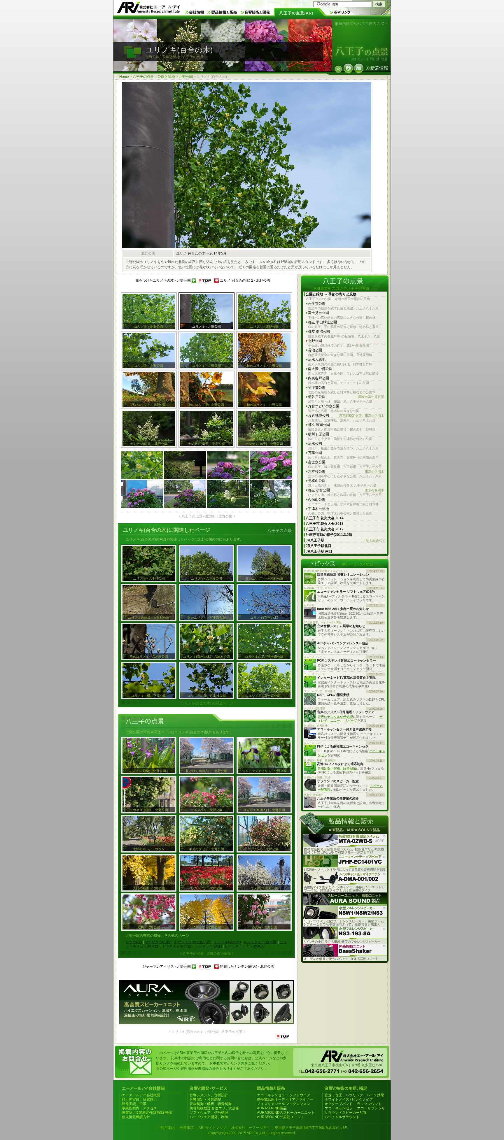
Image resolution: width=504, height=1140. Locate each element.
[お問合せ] (359, 68)
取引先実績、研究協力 (139, 1099)
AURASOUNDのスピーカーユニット (286, 1113)
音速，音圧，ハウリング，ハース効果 (354, 1095)
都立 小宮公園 (346, 490)
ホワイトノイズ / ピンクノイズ (349, 1099)
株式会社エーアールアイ (250, 1128)
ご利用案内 (166, 1128)
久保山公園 (317, 499)
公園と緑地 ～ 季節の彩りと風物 (331, 294)
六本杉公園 (346, 471)
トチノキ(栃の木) (227, 942)
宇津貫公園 (317, 387)
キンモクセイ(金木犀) (260, 942)
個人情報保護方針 (136, 1117)
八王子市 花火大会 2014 (325, 518)
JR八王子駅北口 (318, 546)
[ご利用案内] (348, 68)
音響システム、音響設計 (209, 1095)
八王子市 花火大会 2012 (325, 529)
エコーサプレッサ (371, 1108)
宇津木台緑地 (318, 509)
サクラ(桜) (134, 942)
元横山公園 (317, 481)
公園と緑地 (166, 77)
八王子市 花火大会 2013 (325, 524)
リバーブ (350, 720)
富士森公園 (317, 462)
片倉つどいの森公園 (324, 406)
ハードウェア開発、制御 (209, 1117)
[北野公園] (338, 69)
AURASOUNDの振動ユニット (280, 1117)
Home (124, 77)
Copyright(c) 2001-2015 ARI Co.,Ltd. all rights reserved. (252, 1133)
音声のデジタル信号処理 (335, 716)
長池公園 (315, 350)
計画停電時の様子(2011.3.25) (329, 535)
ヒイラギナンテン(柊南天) (245, 946)
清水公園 (315, 443)
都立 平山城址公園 (322, 322)
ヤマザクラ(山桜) (158, 942)
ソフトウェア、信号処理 (209, 1113)
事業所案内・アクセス (139, 1108)
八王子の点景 (143, 77)
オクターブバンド (339, 1104)
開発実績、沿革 (134, 1104)
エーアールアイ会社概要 (141, 1095)
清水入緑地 (317, 359)
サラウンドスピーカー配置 (346, 1113)
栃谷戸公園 (346, 397)
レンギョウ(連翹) (208, 946)
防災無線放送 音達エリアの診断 (214, 1108)
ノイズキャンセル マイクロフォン (283, 1104)
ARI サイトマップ (212, 1128)
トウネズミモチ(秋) (177, 946)
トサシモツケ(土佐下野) (192, 942)
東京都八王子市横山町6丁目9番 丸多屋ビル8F (311, 1128)
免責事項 (187, 1128)
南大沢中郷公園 (320, 369)
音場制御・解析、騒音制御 (337, 768)
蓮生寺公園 (317, 303)
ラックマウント (369, 1104)
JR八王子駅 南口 (319, 551)
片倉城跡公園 (346, 415)
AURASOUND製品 (272, 1108)
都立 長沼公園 (319, 331)
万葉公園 (315, 453)
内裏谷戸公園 (318, 378)
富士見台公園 (318, 313)
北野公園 (186, 77)
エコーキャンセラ (339, 1108)
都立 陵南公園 (319, 425)
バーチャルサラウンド (342, 1117)
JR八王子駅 (345, 540)
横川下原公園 (318, 434)
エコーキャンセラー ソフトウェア (283, 1095)
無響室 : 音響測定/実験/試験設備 (147, 1113)
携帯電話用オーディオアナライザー (285, 1099)
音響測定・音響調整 (205, 1099)
